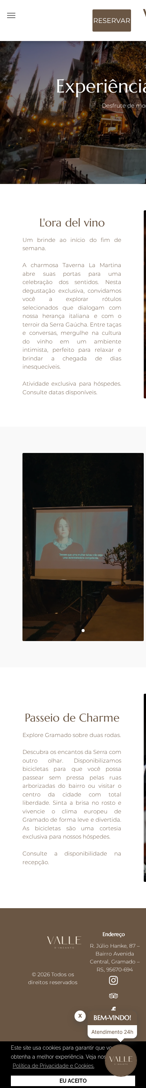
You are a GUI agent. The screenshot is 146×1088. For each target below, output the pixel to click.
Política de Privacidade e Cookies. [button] (53, 1066)
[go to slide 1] (83, 630)
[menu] (11, 15)
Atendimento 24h (112, 1032)
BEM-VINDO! (112, 1018)
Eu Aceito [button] (73, 1081)
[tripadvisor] (113, 996)
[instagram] (113, 981)
